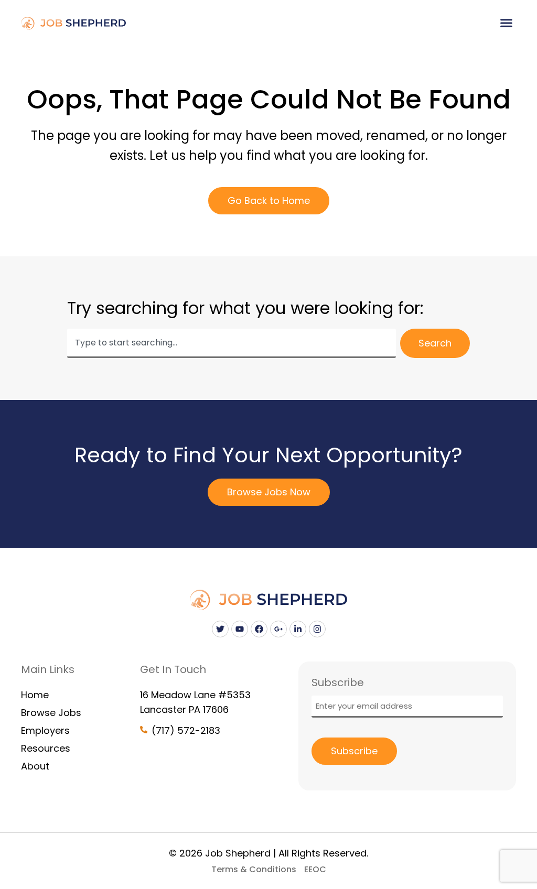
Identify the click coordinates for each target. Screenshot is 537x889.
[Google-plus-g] (278, 629)
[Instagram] (317, 629)
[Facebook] (259, 629)
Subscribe (354, 750)
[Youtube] (239, 629)
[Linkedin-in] (297, 629)
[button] (507, 23)
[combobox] (231, 343)
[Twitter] (220, 629)
